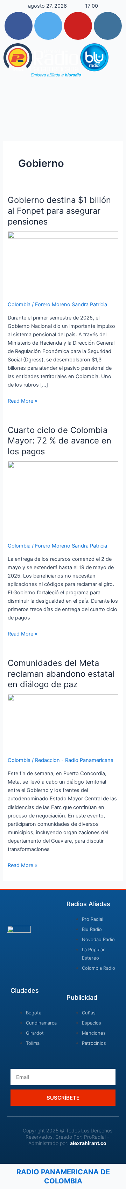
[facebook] (19, 26)
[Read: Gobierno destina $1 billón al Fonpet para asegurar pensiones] (63, 262)
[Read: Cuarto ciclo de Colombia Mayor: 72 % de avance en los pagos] (63, 497)
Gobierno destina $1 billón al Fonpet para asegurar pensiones (59, 211)
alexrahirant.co (88, 1143)
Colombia (19, 304)
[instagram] (108, 26)
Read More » (22, 400)
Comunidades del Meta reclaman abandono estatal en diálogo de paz (61, 674)
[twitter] (48, 26)
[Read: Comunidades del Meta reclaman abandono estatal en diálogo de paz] (63, 721)
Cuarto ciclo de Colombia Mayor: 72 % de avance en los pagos (59, 441)
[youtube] (78, 26)
